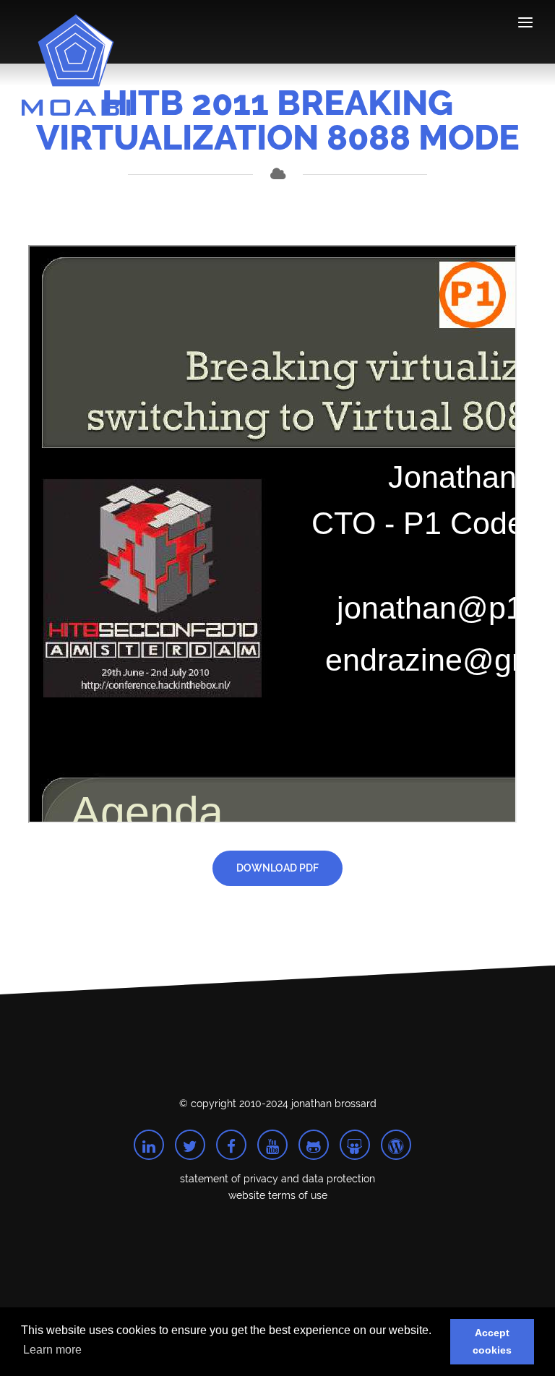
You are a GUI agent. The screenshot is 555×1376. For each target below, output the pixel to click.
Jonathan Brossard (334, 1101)
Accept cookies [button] (492, 1341)
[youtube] (272, 1142)
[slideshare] (355, 1142)
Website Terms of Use (277, 1193)
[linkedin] (149, 1142)
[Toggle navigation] (525, 25)
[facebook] (231, 1142)
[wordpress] (396, 1142)
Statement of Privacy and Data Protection (277, 1176)
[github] (313, 1142)
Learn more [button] (52, 1349)
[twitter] (190, 1142)
